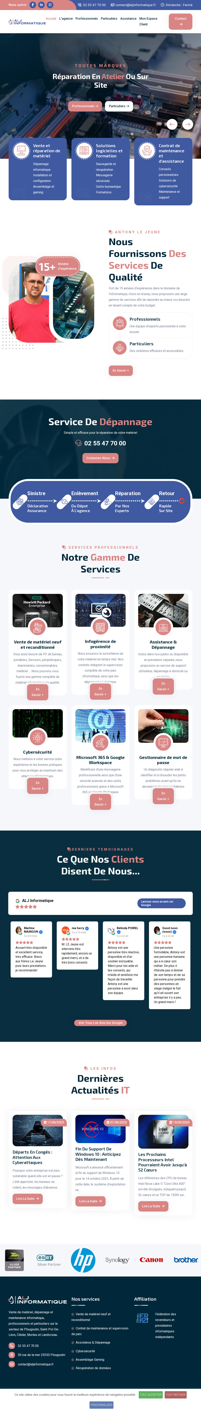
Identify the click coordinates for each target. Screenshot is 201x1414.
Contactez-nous (176, 97)
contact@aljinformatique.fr (135, 5)
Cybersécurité (37, 751)
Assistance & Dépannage (163, 644)
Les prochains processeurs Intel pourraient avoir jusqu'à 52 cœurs (162, 1162)
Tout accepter (151, 1394)
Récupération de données (93, 1368)
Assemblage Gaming (89, 1359)
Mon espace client (148, 21)
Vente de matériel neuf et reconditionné (37, 644)
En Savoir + (121, 370)
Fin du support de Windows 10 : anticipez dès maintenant (98, 1154)
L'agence (66, 18)
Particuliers (109, 18)
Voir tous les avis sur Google (100, 1023)
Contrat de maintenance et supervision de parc (99, 1331)
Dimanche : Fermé (178, 5)
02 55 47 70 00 (94, 5)
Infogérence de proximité (100, 644)
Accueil (51, 18)
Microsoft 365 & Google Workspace (100, 760)
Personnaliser (101, 1405)
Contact (180, 18)
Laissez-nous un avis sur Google (157, 903)
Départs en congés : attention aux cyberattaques (32, 1157)
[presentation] (172, 124)
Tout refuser (175, 1394)
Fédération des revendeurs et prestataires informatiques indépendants (165, 1325)
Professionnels (87, 18)
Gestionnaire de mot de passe (163, 760)
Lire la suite (25, 1199)
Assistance (128, 18)
